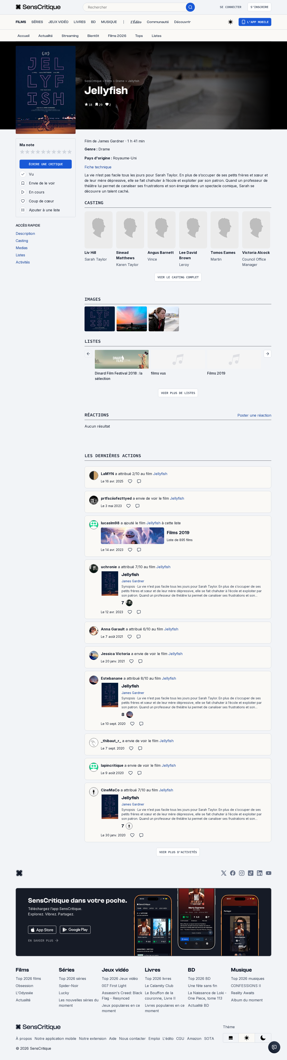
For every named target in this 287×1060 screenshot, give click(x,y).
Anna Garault (113, 629)
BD (191, 970)
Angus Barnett (161, 252)
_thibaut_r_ (111, 741)
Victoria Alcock (256, 252)
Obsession (24, 985)
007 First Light (114, 985)
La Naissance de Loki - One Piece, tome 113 (207, 995)
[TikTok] (250, 874)
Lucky (64, 993)
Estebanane (111, 678)
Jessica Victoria (115, 653)
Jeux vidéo (115, 970)
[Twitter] (223, 874)
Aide (112, 1038)
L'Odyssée (24, 993)
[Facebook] (232, 874)
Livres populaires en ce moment (165, 1008)
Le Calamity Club (159, 985)
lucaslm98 (110, 523)
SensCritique (93, 81)
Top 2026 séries (72, 978)
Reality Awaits (242, 993)
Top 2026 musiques (247, 978)
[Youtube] (268, 874)
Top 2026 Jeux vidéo (120, 978)
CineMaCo (110, 790)
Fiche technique (98, 167)
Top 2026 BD (199, 978)
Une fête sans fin (202, 985)
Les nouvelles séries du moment (78, 1003)
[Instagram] (241, 874)
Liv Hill (90, 252)
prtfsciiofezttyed (116, 498)
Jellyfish (133, 81)
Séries (66, 970)
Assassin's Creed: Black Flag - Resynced (122, 995)
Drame (120, 81)
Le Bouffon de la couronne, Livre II (160, 995)
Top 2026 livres (158, 978)
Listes (93, 341)
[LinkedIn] (259, 874)
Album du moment (247, 1000)
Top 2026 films (28, 978)
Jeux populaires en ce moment (121, 1008)
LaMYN (107, 473)
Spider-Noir (68, 985)
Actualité (23, 1000)
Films (108, 81)
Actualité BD (198, 1005)
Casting (94, 202)
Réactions (97, 415)
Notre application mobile (55, 1038)
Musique (241, 970)
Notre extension (92, 1038)
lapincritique (112, 765)
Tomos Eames (223, 252)
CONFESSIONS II (246, 985)
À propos (24, 1038)
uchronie (109, 567)
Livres (152, 970)
